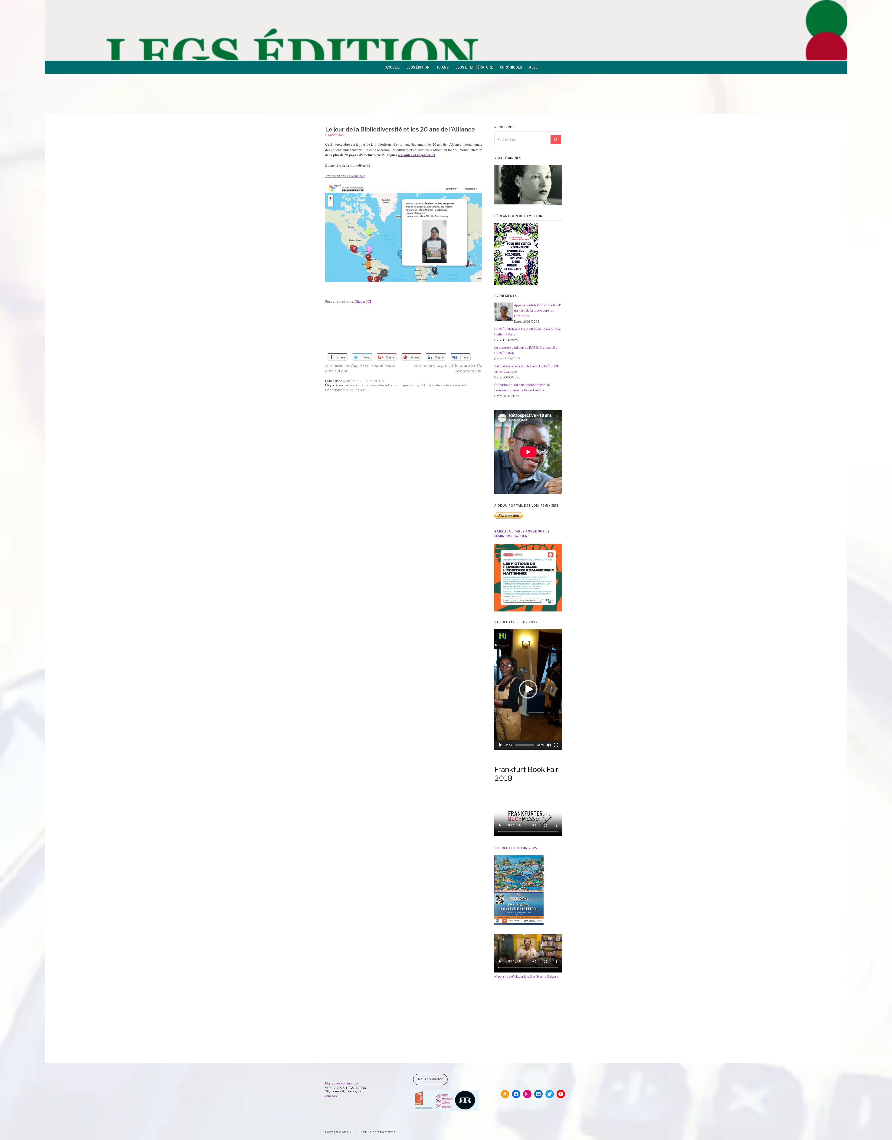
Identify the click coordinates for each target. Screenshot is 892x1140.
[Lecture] (500, 745)
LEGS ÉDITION (418, 67)
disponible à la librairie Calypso (526, 976)
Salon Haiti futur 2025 (515, 848)
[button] (528, 689)
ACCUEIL (392, 67)
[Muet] (548, 745)
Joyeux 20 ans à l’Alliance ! (345, 175)
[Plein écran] (556, 745)
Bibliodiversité (430, 385)
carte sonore (450, 385)
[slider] (524, 745)
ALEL (533, 67)
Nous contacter (430, 1079)
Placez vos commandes (342, 1083)
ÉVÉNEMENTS (374, 381)
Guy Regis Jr (356, 390)
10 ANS (442, 67)
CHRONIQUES (511, 67)
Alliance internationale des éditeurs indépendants (382, 385)
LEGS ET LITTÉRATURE (474, 67)
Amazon (331, 1096)
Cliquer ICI (363, 301)
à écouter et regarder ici (416, 154)
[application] (528, 689)
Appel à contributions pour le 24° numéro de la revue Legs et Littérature (537, 310)
